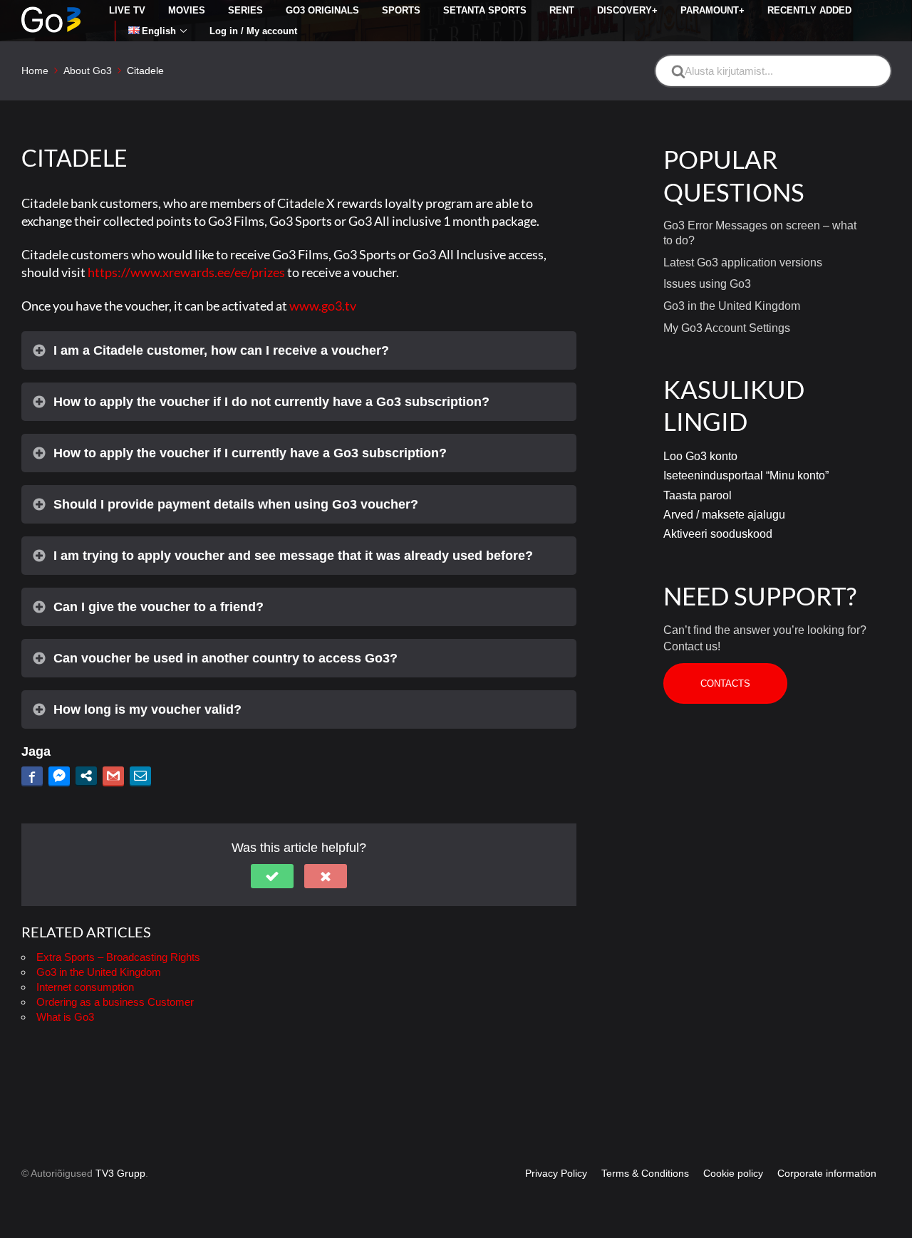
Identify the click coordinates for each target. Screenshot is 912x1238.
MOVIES (186, 10)
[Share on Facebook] (32, 775)
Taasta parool (697, 495)
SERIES (245, 10)
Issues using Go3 (707, 284)
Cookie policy (733, 1173)
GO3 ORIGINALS (322, 10)
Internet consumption (85, 987)
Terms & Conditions (645, 1173)
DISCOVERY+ (627, 10)
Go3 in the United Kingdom (98, 972)
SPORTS (401, 10)
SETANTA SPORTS (485, 10)
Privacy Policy (556, 1173)
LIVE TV (127, 10)
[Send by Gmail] (113, 775)
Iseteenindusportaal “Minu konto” (746, 475)
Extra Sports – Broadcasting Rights (118, 957)
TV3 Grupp (120, 1173)
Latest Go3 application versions (742, 262)
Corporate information (826, 1173)
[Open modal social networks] (86, 775)
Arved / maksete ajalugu (724, 515)
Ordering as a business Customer (115, 1002)
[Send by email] (140, 775)
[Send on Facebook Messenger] (59, 775)
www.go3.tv (322, 305)
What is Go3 (65, 1017)
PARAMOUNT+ (712, 10)
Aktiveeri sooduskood (717, 534)
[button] (272, 876)
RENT (561, 10)
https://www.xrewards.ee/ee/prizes (186, 272)
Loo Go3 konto (700, 456)
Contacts (725, 683)
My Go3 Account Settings (726, 328)
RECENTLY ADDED (809, 10)
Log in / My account (253, 31)
